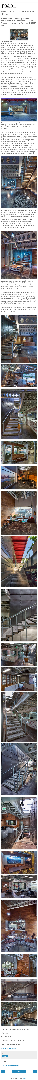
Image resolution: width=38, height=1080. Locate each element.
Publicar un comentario (10, 1065)
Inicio (19, 1071)
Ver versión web (19, 1075)
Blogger (25, 1078)
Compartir (5, 1056)
